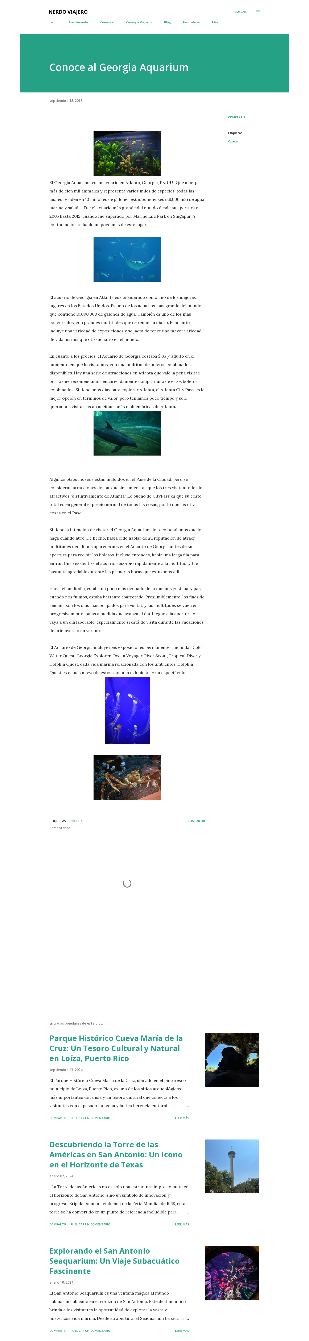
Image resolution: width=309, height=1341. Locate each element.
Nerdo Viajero (68, 11)
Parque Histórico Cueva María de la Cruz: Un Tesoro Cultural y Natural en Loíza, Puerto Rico (116, 1048)
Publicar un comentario (90, 1118)
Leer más (182, 1118)
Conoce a (107, 22)
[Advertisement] (120, 968)
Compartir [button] (236, 117)
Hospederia (191, 22)
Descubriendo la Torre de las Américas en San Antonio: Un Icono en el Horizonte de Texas (116, 1154)
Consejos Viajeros (139, 22)
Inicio (52, 22)
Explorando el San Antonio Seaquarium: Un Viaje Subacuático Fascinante (114, 1261)
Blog (167, 22)
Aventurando (78, 22)
